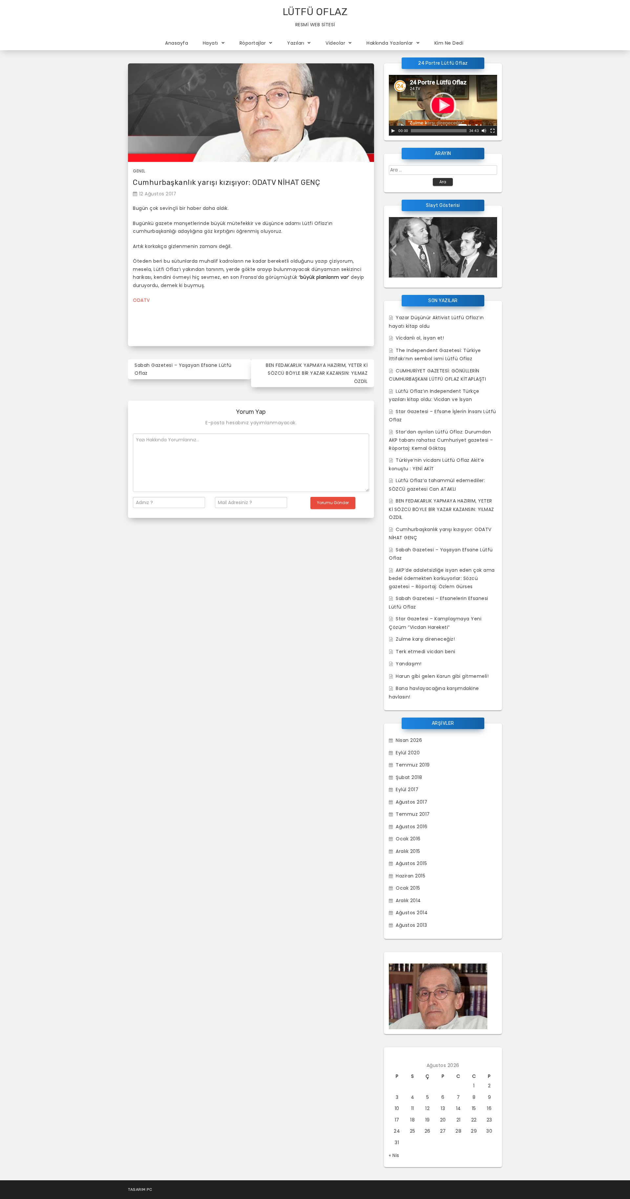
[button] (393, 249)
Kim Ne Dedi (449, 43)
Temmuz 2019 (413, 765)
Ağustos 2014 (412, 912)
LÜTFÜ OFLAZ (315, 12)
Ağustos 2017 (411, 802)
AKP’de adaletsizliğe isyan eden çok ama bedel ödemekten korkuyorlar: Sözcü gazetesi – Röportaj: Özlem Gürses (442, 578)
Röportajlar (253, 43)
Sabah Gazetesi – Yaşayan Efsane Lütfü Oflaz (183, 369)
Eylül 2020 (408, 752)
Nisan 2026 (409, 740)
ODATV (141, 300)
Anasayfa (176, 43)
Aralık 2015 (408, 851)
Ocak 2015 (408, 888)
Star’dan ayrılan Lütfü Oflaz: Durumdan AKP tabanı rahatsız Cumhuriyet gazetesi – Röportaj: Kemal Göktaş (441, 440)
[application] (443, 105)
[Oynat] (393, 130)
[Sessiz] (484, 130)
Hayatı (210, 43)
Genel (139, 171)
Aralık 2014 (408, 900)
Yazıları (295, 43)
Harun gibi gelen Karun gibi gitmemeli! (442, 676)
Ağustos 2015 (411, 863)
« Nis (394, 1155)
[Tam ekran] (492, 130)
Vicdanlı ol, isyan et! (420, 338)
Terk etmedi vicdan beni (425, 651)
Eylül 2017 (407, 789)
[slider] (439, 130)
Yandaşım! (409, 663)
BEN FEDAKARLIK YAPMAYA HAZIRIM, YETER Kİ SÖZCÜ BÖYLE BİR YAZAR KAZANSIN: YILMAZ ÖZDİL (317, 373)
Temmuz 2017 (413, 814)
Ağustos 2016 (411, 826)
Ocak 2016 (408, 838)
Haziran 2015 (410, 876)
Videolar (335, 43)
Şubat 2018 (409, 777)
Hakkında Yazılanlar (390, 43)
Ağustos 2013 (411, 925)
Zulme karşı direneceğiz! (425, 639)
